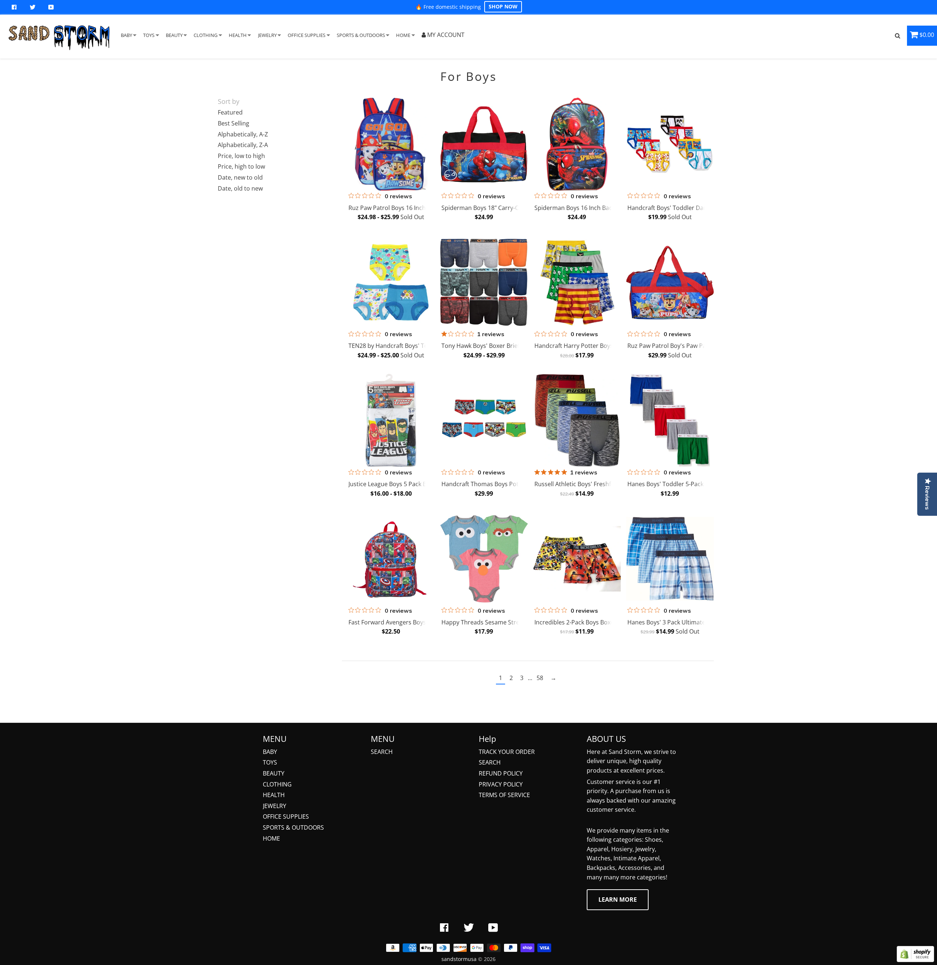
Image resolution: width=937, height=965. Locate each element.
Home (271, 838)
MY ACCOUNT (445, 35)
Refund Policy (501, 773)
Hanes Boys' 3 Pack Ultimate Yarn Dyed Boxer (690, 622)
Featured (230, 112)
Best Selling (233, 123)
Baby (270, 752)
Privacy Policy (501, 784)
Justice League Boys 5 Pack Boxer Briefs (402, 484)
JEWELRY (267, 35)
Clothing (277, 784)
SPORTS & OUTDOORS (361, 35)
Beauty (273, 773)
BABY (126, 35)
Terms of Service (504, 795)
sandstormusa (459, 958)
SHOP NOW (503, 6)
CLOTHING (205, 35)
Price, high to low (241, 166)
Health (274, 795)
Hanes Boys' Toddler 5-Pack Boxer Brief (681, 484)
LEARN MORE (617, 899)
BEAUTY (174, 35)
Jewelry (274, 806)
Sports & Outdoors (293, 827)
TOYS (148, 35)
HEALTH (238, 35)
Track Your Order (507, 752)
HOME (403, 35)
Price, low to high (241, 156)
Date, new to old (240, 177)
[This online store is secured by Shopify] (915, 960)
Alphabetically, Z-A (243, 145)
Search (382, 752)
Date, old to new (240, 188)
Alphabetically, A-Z (243, 134)
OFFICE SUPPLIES (306, 35)
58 (540, 678)
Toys (270, 762)
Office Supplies (286, 816)
